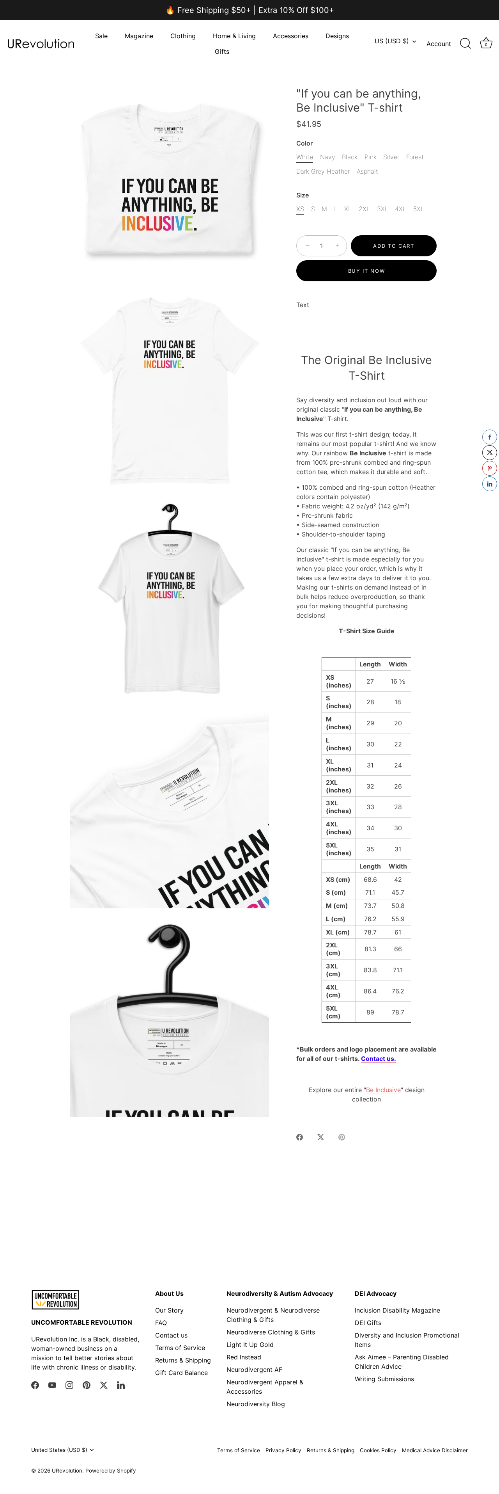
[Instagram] (69, 1385)
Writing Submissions (384, 1379)
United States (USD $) (59, 1450)
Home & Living (234, 36)
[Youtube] (52, 1385)
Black (349, 157)
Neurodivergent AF (254, 1369)
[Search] (465, 43)
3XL (382, 209)
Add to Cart (393, 246)
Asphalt (367, 171)
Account (438, 44)
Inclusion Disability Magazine (397, 1310)
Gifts (222, 51)
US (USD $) (392, 41)
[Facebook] (35, 1385)
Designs (337, 36)
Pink (371, 157)
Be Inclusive (383, 1090)
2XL (364, 209)
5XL (418, 209)
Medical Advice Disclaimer (435, 1450)
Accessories (290, 36)
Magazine (139, 36)
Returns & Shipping (183, 1360)
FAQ (161, 1323)
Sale (101, 36)
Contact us (171, 1335)
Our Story (169, 1310)
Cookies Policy (378, 1450)
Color (304, 143)
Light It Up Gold (250, 1344)
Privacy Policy (283, 1450)
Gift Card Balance (181, 1373)
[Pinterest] (86, 1385)
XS (300, 209)
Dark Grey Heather (323, 171)
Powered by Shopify (110, 1470)
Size (302, 195)
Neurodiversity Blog (255, 1404)
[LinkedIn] (121, 1385)
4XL (400, 209)
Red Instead (243, 1357)
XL (348, 209)
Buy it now (366, 271)
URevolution (67, 1470)
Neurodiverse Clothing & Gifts (270, 1332)
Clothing (183, 36)
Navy (327, 157)
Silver (391, 157)
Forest (415, 157)
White (304, 157)
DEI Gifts (368, 1323)
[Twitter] (104, 1385)
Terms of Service (180, 1348)
